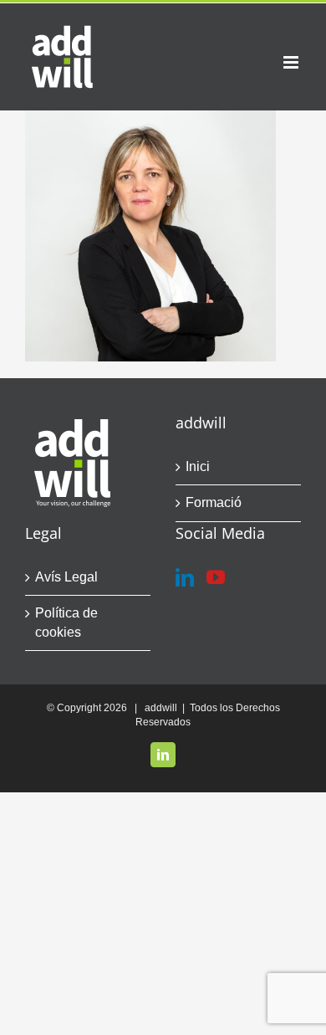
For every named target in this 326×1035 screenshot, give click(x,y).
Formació (214, 502)
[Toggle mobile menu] (292, 62)
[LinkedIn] (185, 577)
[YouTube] (215, 577)
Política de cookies (66, 622)
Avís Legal (66, 577)
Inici (198, 466)
